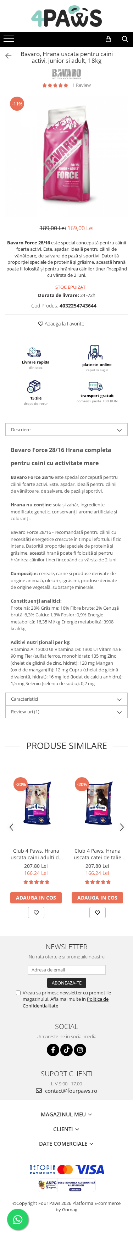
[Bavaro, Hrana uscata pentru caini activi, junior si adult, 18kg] (66, 156)
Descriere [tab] (21, 429)
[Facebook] (53, 1050)
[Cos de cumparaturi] (108, 39)
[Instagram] (80, 1050)
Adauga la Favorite (63, 323)
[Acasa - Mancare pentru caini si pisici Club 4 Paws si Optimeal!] (66, 16)
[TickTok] (66, 1050)
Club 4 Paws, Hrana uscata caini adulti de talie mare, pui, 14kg (36, 854)
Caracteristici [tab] (24, 699)
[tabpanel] (66, 156)
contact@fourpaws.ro (70, 1090)
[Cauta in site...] (125, 39)
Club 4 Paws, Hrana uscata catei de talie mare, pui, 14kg (97, 854)
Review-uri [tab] (25, 711)
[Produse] (10, 41)
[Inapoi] (5, 56)
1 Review (81, 85)
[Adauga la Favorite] (36, 912)
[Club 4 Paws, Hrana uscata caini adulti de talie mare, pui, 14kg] (36, 803)
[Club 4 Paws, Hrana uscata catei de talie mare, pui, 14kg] (97, 803)
